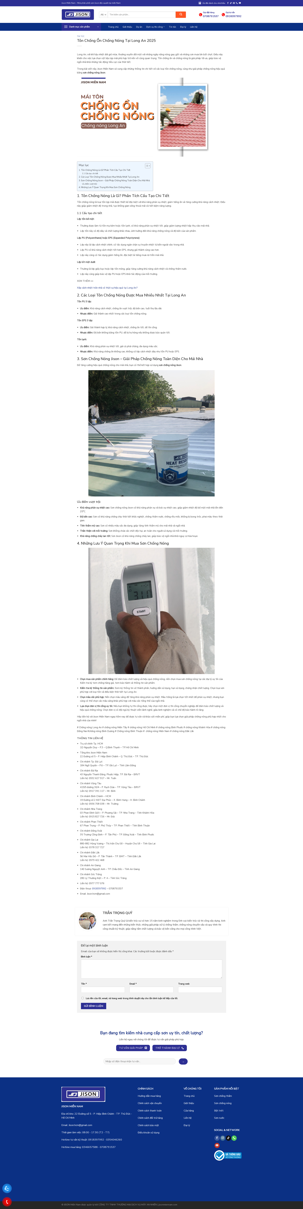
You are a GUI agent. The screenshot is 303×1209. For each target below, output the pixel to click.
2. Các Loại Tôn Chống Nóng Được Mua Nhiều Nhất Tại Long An (109, 176)
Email (133, 983)
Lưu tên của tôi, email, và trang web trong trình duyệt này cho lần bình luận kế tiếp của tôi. (132, 998)
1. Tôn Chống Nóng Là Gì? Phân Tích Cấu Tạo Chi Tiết (104, 170)
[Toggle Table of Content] (146, 165)
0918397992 (96, 1139)
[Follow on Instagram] (222, 1138)
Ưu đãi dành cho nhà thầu (213, 3)
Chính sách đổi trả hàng (150, 1118)
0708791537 (108, 1147)
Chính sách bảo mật (148, 1125)
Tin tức (172, 26)
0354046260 (114, 1139)
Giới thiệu (127, 26)
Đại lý (183, 26)
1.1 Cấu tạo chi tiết (90, 173)
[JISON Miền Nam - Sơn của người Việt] (78, 14)
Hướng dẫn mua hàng (149, 1096)
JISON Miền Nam (72, 1204)
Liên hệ (193, 26)
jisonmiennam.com (168, 1204)
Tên (84, 983)
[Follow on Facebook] (228, 3)
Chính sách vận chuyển (150, 1103)
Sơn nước (219, 1118)
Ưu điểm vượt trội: (89, 184)
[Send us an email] (234, 3)
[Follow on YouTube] (240, 3)
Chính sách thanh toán (150, 1110)
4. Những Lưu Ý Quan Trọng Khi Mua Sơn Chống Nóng (105, 187)
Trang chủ (113, 26)
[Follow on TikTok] (231, 3)
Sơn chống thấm (223, 1096)
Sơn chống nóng (223, 1103)
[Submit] (181, 15)
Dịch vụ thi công (154, 26)
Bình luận (86, 956)
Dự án (139, 26)
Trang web (184, 983)
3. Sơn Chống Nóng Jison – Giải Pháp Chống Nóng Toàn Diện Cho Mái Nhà (114, 180)
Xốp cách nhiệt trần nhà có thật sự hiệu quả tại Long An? (107, 287)
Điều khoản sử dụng (148, 1132)
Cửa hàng (189, 1110)
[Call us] (237, 3)
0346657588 (90, 1147)
